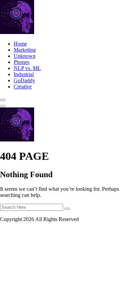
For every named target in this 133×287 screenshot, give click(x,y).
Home (20, 44)
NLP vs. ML (27, 68)
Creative (23, 86)
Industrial (24, 74)
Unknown (24, 56)
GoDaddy (24, 80)
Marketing (25, 50)
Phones (21, 62)
